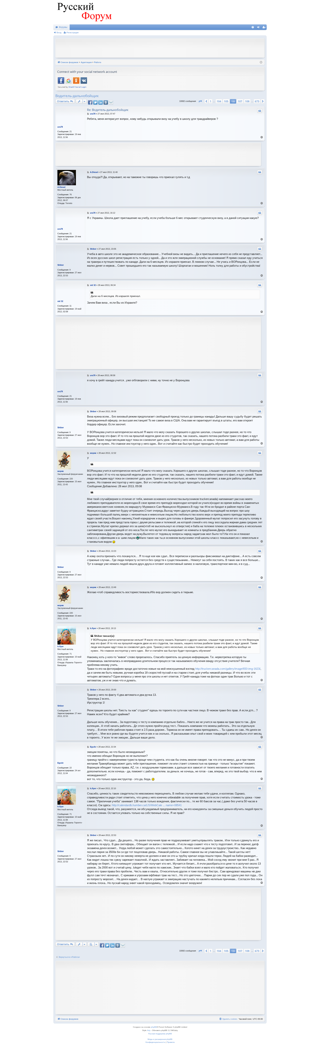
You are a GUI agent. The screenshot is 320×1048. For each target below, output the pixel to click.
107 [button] (240, 101)
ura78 (60, 127)
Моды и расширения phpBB (160, 1039)
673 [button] (257, 101)
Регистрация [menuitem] (265, 28)
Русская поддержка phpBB (160, 1034)
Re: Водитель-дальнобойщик (107, 110)
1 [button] (210, 101)
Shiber (60, 265)
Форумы (63, 27)
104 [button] (219, 101)
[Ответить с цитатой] (259, 111)
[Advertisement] (160, 47)
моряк (60, 471)
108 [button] (247, 101)
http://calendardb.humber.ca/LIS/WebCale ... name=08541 (147, 805)
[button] (200, 101)
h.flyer (60, 646)
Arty (148, 1030)
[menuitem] (253, 27)
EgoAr (60, 763)
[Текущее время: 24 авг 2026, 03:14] (261, 62)
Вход (59, 32)
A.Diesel (61, 187)
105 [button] (226, 101)
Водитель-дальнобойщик (77, 95)
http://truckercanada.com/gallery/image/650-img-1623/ (227, 668)
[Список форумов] (83, 12)
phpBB (154, 1027)
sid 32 (60, 301)
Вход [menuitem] (259, 28)
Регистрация (73, 32)
